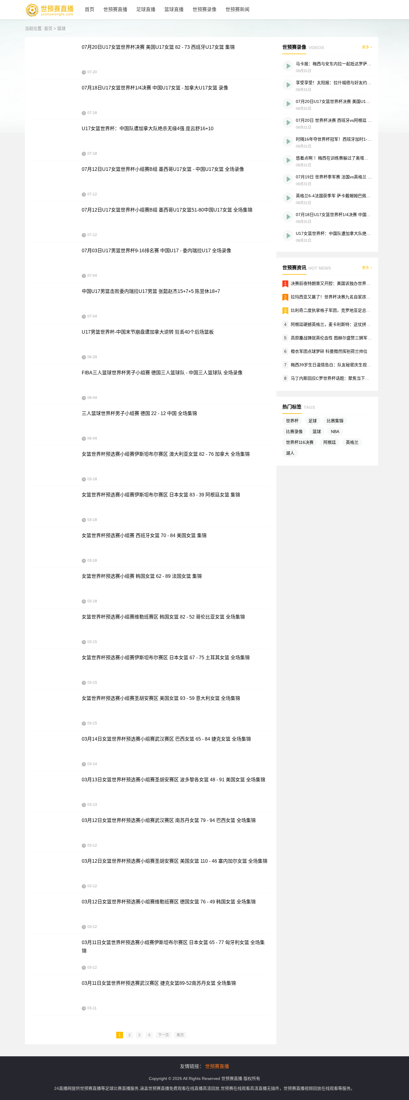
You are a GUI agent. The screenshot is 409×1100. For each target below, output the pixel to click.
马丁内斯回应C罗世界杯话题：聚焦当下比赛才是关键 (340, 378)
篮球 (61, 28)
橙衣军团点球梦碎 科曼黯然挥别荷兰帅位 (329, 351)
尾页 (180, 1035)
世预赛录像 (204, 9)
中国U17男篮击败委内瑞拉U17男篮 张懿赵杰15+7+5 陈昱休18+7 (151, 291)
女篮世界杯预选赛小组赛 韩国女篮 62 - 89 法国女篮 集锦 (142, 576)
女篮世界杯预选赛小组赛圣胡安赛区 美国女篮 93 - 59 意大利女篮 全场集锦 (161, 698)
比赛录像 (294, 431)
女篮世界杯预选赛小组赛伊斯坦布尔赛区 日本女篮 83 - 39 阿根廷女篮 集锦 (161, 494)
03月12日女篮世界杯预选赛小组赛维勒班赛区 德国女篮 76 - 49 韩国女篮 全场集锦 (169, 901)
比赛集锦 (335, 420)
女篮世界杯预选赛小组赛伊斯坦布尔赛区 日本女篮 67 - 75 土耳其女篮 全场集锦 (166, 657)
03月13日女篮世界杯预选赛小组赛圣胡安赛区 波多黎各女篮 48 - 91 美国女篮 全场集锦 (173, 779)
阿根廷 (329, 442)
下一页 (163, 1035)
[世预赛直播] (49, 17)
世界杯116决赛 (299, 442)
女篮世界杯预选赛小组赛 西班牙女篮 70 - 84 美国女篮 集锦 (144, 535)
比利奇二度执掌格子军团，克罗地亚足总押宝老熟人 (339, 310)
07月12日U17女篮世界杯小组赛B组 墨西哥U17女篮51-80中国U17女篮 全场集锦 (167, 209)
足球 (312, 420)
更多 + (367, 47)
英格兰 (352, 442)
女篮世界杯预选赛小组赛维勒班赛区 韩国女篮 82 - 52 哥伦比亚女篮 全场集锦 (163, 616)
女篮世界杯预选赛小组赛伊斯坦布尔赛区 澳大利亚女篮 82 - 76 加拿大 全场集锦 (166, 454)
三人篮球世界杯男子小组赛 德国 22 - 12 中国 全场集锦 (139, 413)
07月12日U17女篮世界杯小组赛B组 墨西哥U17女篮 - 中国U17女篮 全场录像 (163, 169)
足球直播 (145, 9)
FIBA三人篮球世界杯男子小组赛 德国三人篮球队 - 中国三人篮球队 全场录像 (162, 372)
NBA (335, 431)
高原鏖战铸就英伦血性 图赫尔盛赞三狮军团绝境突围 (339, 337)
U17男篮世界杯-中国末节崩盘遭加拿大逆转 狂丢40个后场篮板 (148, 332)
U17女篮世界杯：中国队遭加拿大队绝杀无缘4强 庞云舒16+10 (147, 128)
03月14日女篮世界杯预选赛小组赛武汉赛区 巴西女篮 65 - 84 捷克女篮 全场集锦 (166, 739)
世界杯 (292, 420)
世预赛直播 (115, 9)
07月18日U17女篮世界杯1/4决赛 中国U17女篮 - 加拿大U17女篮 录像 (155, 87)
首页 (89, 9)
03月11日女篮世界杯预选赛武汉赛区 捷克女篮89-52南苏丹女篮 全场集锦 (159, 983)
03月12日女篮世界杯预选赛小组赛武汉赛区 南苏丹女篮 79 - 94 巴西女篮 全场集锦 (169, 820)
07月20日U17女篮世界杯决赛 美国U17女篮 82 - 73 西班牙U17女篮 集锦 (158, 47)
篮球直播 (174, 9)
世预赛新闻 (237, 9)
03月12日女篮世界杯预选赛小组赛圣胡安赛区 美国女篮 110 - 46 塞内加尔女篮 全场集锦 (174, 861)
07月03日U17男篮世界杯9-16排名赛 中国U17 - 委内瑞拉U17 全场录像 (156, 250)
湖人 (290, 453)
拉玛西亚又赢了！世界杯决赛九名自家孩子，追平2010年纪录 (348, 296)
